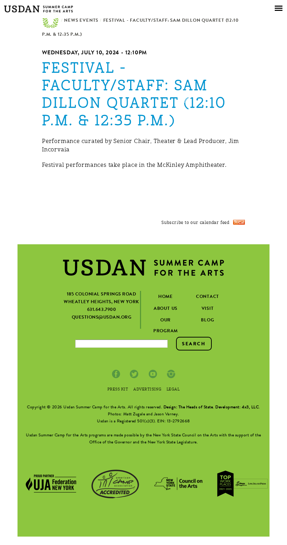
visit (208, 309)
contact (207, 297)
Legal (173, 389)
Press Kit (117, 389)
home (165, 297)
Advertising (147, 389)
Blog (207, 320)
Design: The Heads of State (188, 408)
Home (50, 21)
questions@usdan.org (102, 317)
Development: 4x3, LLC (237, 408)
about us (165, 309)
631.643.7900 (101, 310)
